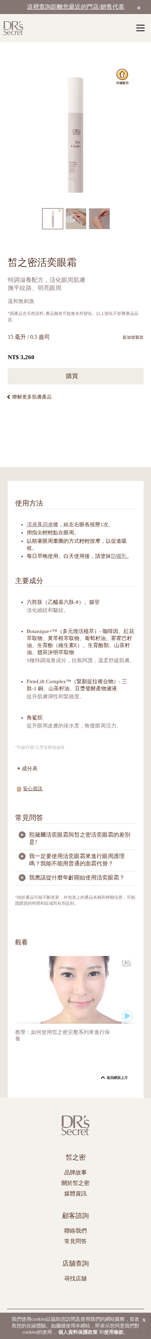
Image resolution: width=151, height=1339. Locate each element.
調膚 (47, 524)
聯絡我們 (75, 1231)
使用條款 (114, 1332)
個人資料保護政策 (78, 1332)
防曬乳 (119, 556)
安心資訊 (32, 788)
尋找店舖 (75, 1278)
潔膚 (32, 524)
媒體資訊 (75, 1193)
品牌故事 (75, 1172)
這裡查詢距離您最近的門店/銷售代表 (75, 7)
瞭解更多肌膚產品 (32, 397)
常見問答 (75, 1241)
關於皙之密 (75, 1183)
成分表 (30, 768)
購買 (73, 376)
